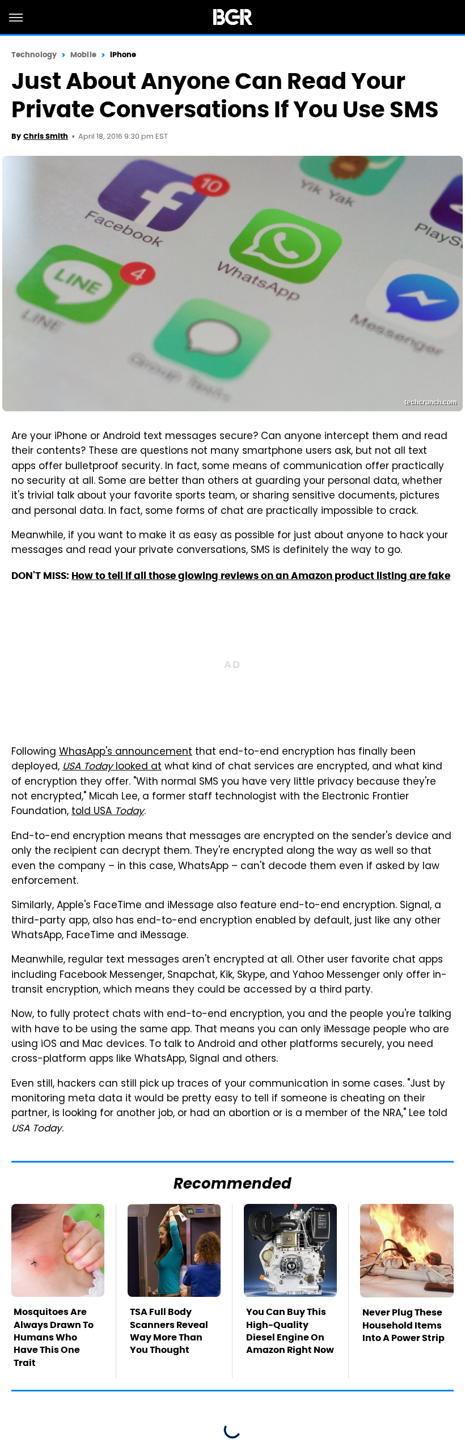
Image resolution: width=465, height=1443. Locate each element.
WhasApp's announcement (125, 752)
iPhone (123, 54)
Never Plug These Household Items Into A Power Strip (403, 1325)
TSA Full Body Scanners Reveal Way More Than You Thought (169, 1331)
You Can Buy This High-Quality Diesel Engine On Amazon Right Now (290, 1331)
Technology (34, 54)
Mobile (83, 54)
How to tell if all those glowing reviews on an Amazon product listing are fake (260, 575)
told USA (107, 812)
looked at (112, 767)
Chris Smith (45, 136)
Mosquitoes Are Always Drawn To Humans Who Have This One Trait (54, 1337)
